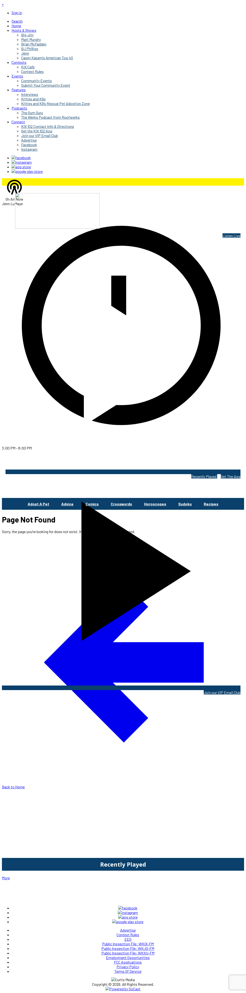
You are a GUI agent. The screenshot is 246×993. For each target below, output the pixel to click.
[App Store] (21, 166)
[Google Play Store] (27, 171)
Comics (92, 504)
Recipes (211, 504)
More (6, 877)
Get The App (230, 476)
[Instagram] (22, 162)
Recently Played (204, 476)
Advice (67, 504)
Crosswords (121, 504)
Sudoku (185, 504)
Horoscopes (155, 504)
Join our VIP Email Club (222, 692)
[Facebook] (21, 157)
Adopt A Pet (38, 504)
